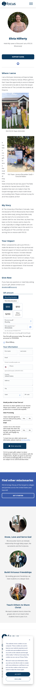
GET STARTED (18, 496)
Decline (18, 679)
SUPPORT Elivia (18, 57)
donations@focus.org (9, 287)
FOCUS (10, 4)
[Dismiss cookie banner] (29, 640)
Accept (18, 674)
